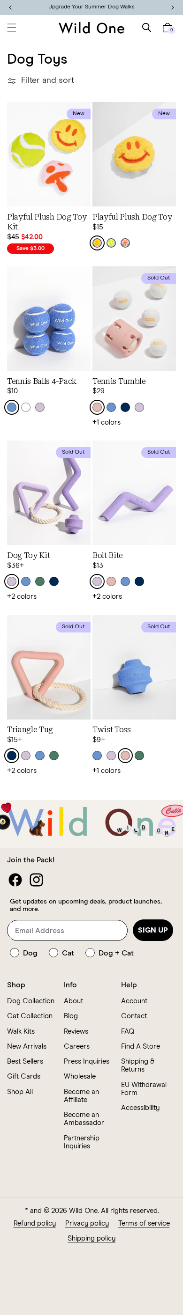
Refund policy (35, 1223)
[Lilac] (40, 407)
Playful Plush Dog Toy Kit (46, 222)
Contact (134, 1016)
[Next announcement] (172, 7)
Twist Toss (111, 729)
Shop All (20, 1091)
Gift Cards (23, 1076)
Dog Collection (30, 1001)
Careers (77, 1046)
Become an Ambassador (84, 1118)
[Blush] (97, 407)
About (73, 1001)
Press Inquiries (86, 1061)
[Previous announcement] (10, 7)
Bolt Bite (107, 555)
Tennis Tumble (119, 381)
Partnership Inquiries (81, 1142)
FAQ (127, 1031)
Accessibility (140, 1107)
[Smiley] (97, 243)
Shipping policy (91, 1238)
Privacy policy (87, 1223)
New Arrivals (26, 1046)
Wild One (83, 1210)
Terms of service (144, 1223)
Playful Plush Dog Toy (132, 217)
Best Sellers (25, 1061)
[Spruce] (40, 581)
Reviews (76, 1031)
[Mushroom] (125, 243)
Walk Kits (21, 1031)
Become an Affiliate (81, 1095)
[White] (25, 407)
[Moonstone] (11, 407)
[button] (11, 27)
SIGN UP (153, 930)
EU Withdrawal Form (144, 1088)
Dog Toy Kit (28, 555)
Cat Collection (30, 1016)
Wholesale (80, 1076)
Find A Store (140, 1046)
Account (134, 1001)
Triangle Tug (30, 729)
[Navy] (125, 407)
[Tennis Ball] (111, 243)
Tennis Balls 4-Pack (41, 381)
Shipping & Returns (137, 1065)
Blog (71, 1016)
